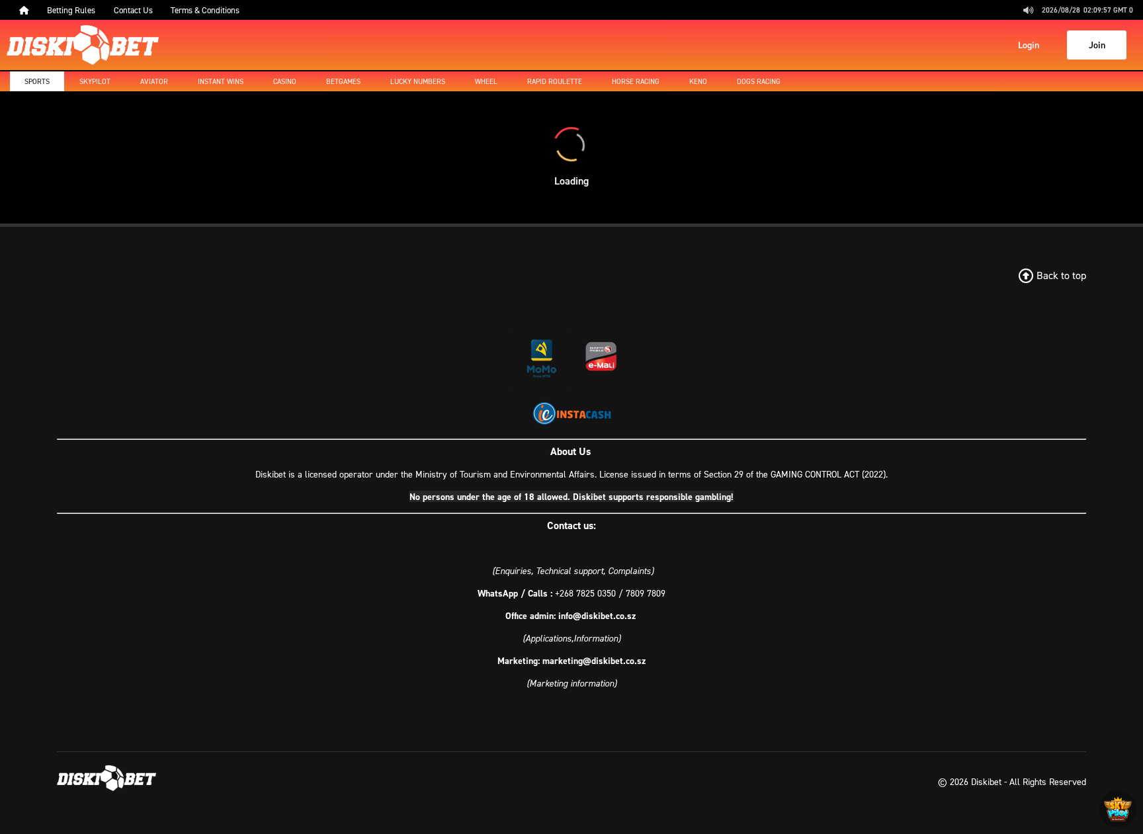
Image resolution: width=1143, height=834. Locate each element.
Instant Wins (220, 81)
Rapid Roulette (554, 81)
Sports (37, 81)
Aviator (154, 81)
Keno (698, 81)
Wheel (486, 81)
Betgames (343, 81)
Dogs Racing (759, 81)
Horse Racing (635, 81)
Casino (284, 81)
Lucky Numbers (417, 81)
